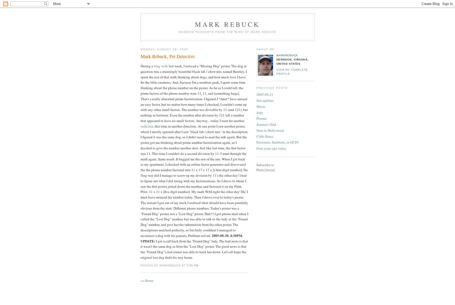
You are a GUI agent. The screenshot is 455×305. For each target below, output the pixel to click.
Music (260, 106)
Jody (259, 112)
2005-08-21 (264, 94)
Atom (270, 169)
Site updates (265, 100)
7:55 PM (192, 265)
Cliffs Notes (264, 136)
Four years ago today (271, 148)
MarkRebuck (287, 55)
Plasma (261, 118)
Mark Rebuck (227, 24)
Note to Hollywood (270, 130)
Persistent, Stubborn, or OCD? (277, 142)
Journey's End (266, 124)
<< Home (147, 280)
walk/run (147, 126)
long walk (161, 66)
